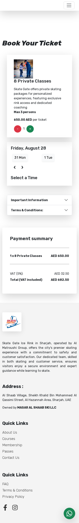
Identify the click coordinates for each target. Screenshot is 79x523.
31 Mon (20, 157)
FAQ (5, 484)
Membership (12, 445)
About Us (9, 432)
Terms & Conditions (17, 490)
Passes (7, 451)
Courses (8, 439)
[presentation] (14, 167)
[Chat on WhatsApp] (69, 513)
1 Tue (48, 157)
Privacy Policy (13, 497)
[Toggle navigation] (69, 5)
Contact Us (10, 458)
